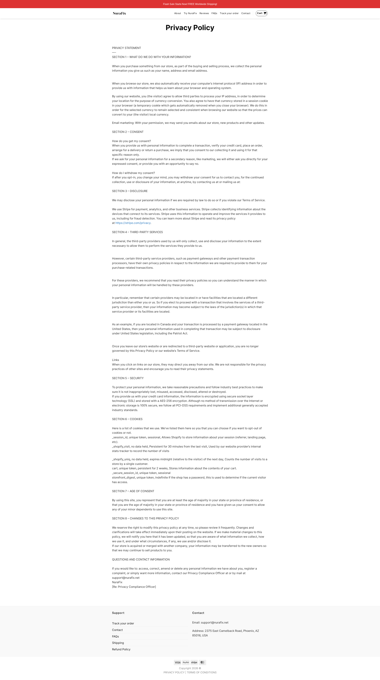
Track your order (229, 13)
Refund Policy (121, 649)
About (177, 13)
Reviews (204, 13)
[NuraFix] (119, 13)
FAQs (214, 13)
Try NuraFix (190, 13)
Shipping (118, 643)
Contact (245, 13)
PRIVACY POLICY (174, 672)
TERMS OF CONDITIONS (202, 672)
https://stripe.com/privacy (133, 223)
